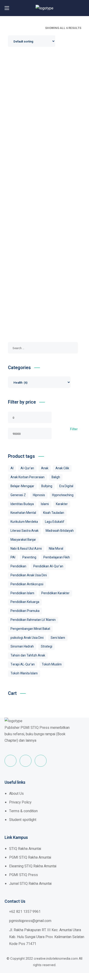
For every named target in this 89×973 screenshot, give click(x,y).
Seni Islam (58, 637)
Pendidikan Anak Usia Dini (28, 575)
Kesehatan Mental (23, 512)
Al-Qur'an (27, 468)
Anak (44, 468)
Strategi (46, 646)
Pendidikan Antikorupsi (26, 584)
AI (11, 468)
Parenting (29, 557)
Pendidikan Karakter (55, 593)
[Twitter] (25, 761)
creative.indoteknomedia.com (56, 958)
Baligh (56, 477)
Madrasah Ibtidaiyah (60, 530)
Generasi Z (18, 495)
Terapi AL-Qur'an (22, 664)
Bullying (46, 486)
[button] (83, 8)
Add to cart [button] (46, 124)
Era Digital (66, 486)
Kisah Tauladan (53, 512)
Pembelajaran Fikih (56, 557)
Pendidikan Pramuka (24, 610)
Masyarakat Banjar (23, 539)
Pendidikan (18, 566)
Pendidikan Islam (22, 593)
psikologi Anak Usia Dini (27, 637)
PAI (12, 557)
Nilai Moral (56, 548)
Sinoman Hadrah (22, 646)
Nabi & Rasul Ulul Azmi (26, 548)
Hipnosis (39, 495)
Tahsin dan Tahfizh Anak (27, 655)
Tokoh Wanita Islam (24, 673)
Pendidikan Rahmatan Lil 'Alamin (33, 619)
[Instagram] (41, 761)
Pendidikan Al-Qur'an (48, 566)
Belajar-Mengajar (22, 486)
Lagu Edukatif (54, 521)
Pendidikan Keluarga (24, 602)
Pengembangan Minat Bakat (30, 628)
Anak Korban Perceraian (27, 477)
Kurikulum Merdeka (24, 521)
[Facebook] (10, 761)
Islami (45, 504)
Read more (46, 83)
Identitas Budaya (22, 504)
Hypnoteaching (62, 495)
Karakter (62, 504)
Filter (74, 429)
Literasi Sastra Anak (24, 530)
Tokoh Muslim (52, 664)
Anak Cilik (62, 468)
